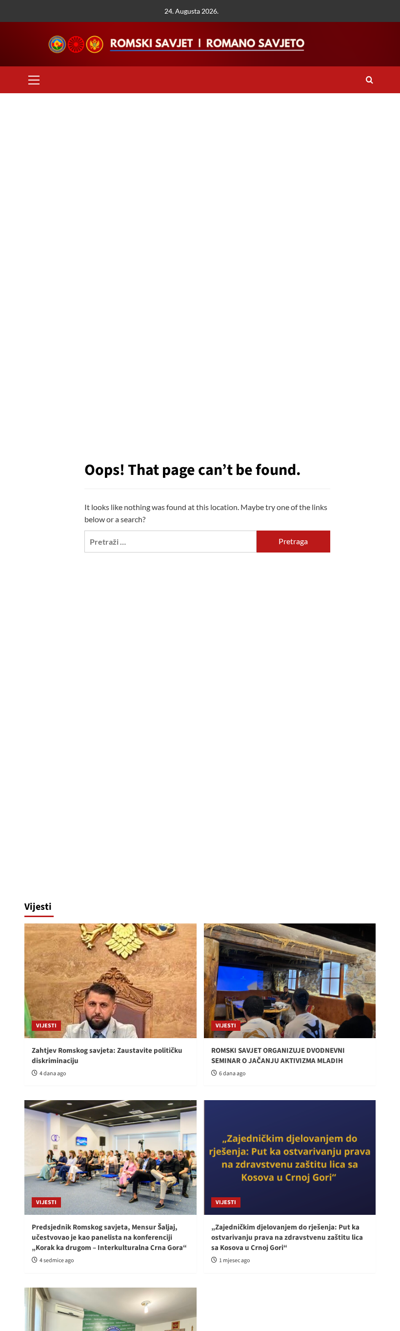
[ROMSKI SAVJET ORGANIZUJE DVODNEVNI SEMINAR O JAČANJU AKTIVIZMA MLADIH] (290, 980)
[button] (34, 78)
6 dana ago (232, 1073)
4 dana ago (53, 1073)
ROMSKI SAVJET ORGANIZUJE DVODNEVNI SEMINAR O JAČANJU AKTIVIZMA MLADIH (278, 1055)
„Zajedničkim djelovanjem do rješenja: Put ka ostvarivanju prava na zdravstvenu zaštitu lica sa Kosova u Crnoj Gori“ (287, 1237)
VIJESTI (46, 1026)
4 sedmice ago (57, 1260)
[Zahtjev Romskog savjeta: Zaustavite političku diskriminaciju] (110, 980)
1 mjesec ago (234, 1260)
